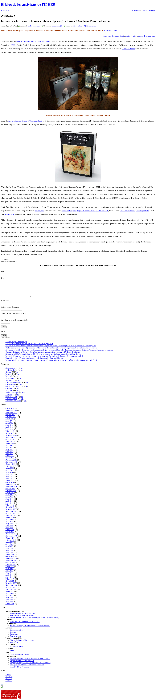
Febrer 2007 (9, 579)
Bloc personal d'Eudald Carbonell (22, 615)
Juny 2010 (9, 497)
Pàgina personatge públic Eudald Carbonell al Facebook (30, 663)
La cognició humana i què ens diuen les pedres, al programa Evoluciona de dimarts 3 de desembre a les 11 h (44, 356)
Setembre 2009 (10, 515)
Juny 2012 (9, 448)
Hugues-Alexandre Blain (86, 211)
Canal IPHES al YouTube (19, 655)
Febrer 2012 (9, 456)
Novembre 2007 (11, 560)
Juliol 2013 (9, 421)
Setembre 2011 (10, 466)
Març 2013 (9, 429)
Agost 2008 (9, 542)
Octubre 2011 (10, 464)
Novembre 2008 (11, 536)
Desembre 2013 (11, 411)
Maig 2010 (9, 499)
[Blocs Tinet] (2, 685)
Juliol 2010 (9, 495)
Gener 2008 (9, 556)
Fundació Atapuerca (17, 646)
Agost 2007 (9, 567)
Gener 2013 (9, 433)
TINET (12, 650)
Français (144, 10)
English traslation (16, 630)
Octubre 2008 (10, 538)
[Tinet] (2, 687)
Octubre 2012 (10, 439)
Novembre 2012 (11, 437)
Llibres (8, 376)
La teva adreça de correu (10, 307)
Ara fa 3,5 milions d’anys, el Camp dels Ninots (33, 41)
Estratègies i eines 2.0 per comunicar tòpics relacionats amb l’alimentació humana (34, 358)
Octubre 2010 (10, 489)
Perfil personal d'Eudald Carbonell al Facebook (27, 665)
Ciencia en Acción (128, 49)
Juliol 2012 (9, 445)
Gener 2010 (9, 507)
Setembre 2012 (10, 441)
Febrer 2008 (9, 554)
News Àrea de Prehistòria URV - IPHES (25, 622)
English (152, 10)
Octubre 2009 (10, 513)
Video (105, 36)
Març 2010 (9, 503)
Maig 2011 (9, 474)
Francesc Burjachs (69, 211)
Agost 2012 (9, 443)
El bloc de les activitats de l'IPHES (28, 4)
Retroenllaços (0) (79, 26)
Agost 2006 (9, 591)
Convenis (8, 388)
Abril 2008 (9, 550)
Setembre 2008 (10, 540)
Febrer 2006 (9, 604)
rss (21, 368)
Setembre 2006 (10, 589)
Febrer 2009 (9, 530)
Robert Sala (9, 214)
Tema (3, 272)
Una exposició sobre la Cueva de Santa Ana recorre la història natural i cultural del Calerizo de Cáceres (42, 352)
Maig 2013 (9, 425)
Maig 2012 (9, 450)
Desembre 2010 (11, 484)
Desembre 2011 (11, 460)
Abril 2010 (9, 501)
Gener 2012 (9, 458)
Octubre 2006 (10, 587)
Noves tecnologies (12, 393)
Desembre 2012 (11, 435)
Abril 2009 (9, 526)
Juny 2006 (9, 595)
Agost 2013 (9, 419)
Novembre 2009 (11, 511)
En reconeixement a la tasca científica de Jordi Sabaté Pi (30, 659)
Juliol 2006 (9, 593)
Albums (8, 675)
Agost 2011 (9, 468)
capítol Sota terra (131, 36)
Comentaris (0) (57, 26)
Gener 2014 (9, 409)
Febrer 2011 (9, 480)
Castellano (136, 10)
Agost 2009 (9, 517)
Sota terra (8, 395)
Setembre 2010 (10, 491)
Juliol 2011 (9, 470)
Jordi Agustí (39, 211)
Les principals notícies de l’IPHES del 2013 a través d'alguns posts (29, 344)
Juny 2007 (9, 571)
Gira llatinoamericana (13, 401)
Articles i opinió (11, 399)
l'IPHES (14, 45)
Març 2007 (9, 577)
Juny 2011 (9, 472)
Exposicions (91, 26)
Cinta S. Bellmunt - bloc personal (22, 640)
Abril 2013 (9, 427)
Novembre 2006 (11, 585)
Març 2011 (9, 478)
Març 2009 (9, 528)
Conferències (10, 384)
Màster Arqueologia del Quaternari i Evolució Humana (30, 626)
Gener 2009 (9, 532)
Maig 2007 (9, 573)
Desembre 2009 (11, 509)
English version (15, 636)
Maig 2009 (9, 524)
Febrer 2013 (9, 431)
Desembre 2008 (11, 534)
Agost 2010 (9, 493)
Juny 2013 (9, 423)
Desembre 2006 (11, 583)
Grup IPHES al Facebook (19, 667)
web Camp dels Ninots (116, 36)
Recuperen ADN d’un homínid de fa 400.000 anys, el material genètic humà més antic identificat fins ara (43, 354)
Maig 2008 (9, 548)
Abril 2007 (9, 575)
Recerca (8, 374)
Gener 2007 (9, 581)
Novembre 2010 (11, 487)
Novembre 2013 (11, 413)
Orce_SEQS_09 (11, 397)
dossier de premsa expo (146, 36)
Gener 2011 (9, 482)
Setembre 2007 (10, 565)
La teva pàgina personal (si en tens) (13, 313)
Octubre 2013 (10, 415)
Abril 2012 (9, 452)
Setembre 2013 (10, 417)
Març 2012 (9, 454)
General (8, 372)
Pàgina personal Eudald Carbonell (22, 613)
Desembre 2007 (11, 558)
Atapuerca (9, 390)
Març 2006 (9, 602)
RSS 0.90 (8, 677)
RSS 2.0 (8, 679)
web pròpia (14, 642)
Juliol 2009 (9, 519)
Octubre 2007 (10, 563)
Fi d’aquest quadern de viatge (16, 342)
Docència (8, 380)
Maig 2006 (9, 597)
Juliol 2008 (9, 544)
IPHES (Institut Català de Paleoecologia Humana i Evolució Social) (34, 618)
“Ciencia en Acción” (110, 30)
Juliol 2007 (9, 569)
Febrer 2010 (9, 505)
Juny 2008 (9, 546)
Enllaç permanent (34, 26)
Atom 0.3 (8, 681)
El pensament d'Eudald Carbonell (22, 661)
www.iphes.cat (6, 10)
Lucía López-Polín (142, 211)
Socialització (10, 370)
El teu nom (5, 300)
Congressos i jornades (13, 382)
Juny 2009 (9, 521)
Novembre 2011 (11, 462)
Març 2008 (9, 552)
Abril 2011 (9, 476)
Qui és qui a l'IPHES (13, 386)
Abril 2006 (9, 600)
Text (2, 278)
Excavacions (10, 368)
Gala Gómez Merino (127, 211)
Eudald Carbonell (101, 211)
